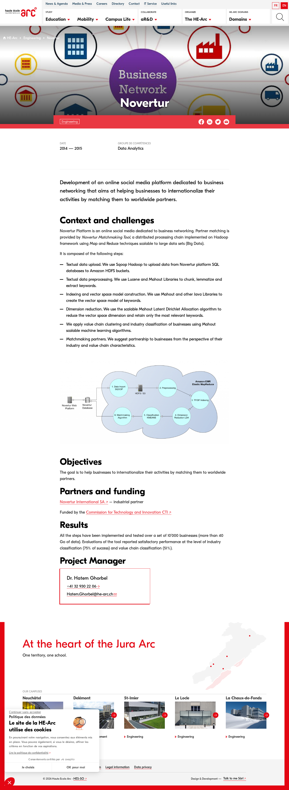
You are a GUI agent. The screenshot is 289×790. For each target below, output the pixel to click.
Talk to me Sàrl (233, 778)
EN (284, 5)
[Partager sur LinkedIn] (209, 122)
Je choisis (28, 767)
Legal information (117, 767)
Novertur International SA (82, 502)
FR (275, 5)
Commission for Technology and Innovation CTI (127, 512)
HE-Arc (12, 38)
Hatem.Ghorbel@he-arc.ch (90, 594)
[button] (58, 18)
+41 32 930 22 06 (81, 586)
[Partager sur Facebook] (201, 122)
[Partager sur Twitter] (218, 122)
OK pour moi (76, 767)
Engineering (32, 38)
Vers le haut (276, 777)
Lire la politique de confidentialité (28, 752)
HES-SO (78, 779)
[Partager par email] (226, 122)
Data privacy (143, 767)
